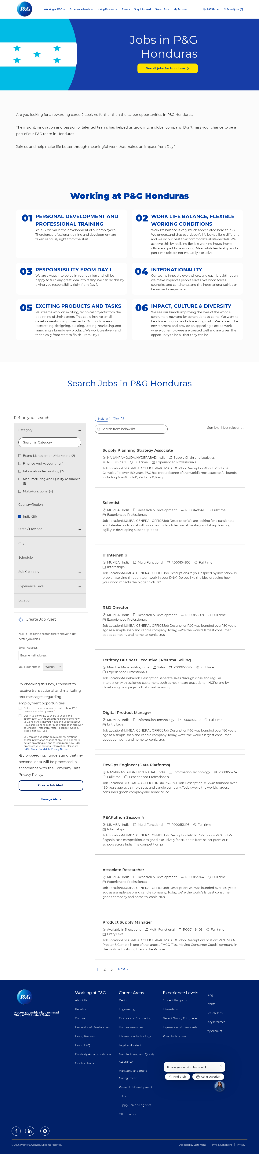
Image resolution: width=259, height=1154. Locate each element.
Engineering (127, 1009)
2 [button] (105, 969)
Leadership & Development (93, 1027)
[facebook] (16, 1131)
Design (123, 1000)
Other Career (127, 1114)
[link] (51, 799)
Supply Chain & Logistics (135, 1105)
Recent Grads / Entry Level (180, 1018)
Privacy (241, 1144)
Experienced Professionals (180, 1027)
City (21, 543)
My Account (181, 9)
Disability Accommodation (93, 1054)
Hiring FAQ (82, 1045)
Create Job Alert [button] (51, 785)
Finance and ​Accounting (135, 1018)
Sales (122, 1096)
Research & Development (135, 1087)
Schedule (25, 557)
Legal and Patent (130, 1045)
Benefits (80, 1009)
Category (25, 430)
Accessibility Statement (192, 1144)
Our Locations (84, 1063)
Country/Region (30, 504)
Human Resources (131, 1027)
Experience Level (31, 586)
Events (126, 9)
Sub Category (28, 572)
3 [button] (112, 969)
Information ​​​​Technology (135, 1036)
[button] (107, 418)
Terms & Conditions (221, 1144)
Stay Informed (142, 9)
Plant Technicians (174, 1036)
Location (24, 600)
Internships (170, 1009)
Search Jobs (162, 9)
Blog (210, 995)
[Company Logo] (28, 9)
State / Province (30, 529)
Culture (80, 1018)
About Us (81, 1000)
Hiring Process (85, 1036)
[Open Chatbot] (219, 1086)
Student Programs (175, 1000)
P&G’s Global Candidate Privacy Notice (46, 749)
